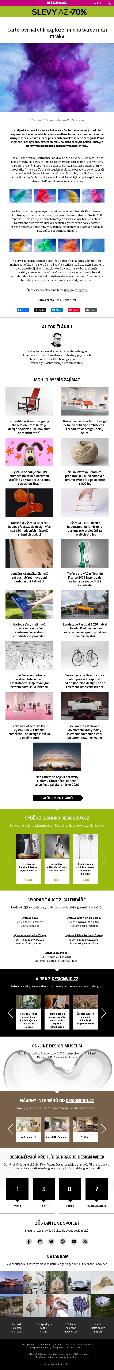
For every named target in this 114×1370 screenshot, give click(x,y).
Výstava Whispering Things (30, 935)
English (97, 1331)
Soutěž (97, 1324)
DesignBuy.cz (75, 817)
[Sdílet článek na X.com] (40, 309)
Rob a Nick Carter (65, 299)
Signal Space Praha (56, 953)
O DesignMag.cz (43, 1324)
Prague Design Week (82, 1156)
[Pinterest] (63, 1241)
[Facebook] (29, 1241)
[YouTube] (74, 1241)
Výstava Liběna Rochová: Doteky (84, 935)
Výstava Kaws (30, 918)
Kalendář (71, 1328)
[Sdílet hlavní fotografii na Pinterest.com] (74, 309)
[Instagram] (40, 1241)
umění (68, 290)
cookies (85, 1354)
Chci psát (16, 1331)
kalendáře (74, 899)
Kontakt (16, 1324)
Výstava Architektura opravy (84, 918)
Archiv (43, 1331)
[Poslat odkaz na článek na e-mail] (91, 309)
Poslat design (97, 1328)
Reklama (17, 1328)
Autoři (43, 1328)
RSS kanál (70, 1324)
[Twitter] (51, 1241)
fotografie (81, 290)
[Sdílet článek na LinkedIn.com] (57, 309)
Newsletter (70, 1331)
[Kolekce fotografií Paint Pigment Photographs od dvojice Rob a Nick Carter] (57, 77)
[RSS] (85, 1241)
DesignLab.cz (64, 1364)
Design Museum (65, 1045)
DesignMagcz (64, 1263)
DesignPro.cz (80, 1100)
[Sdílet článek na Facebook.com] (23, 309)
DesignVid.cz (65, 978)
